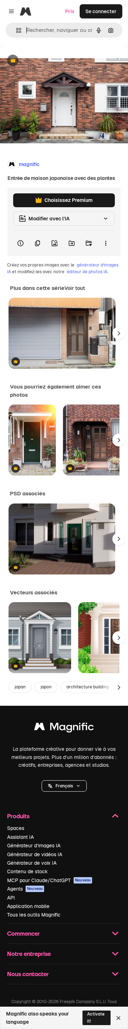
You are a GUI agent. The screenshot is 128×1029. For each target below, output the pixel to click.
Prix (70, 11)
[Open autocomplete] (16, 30)
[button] (64, 786)
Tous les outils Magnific (33, 915)
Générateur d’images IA (33, 845)
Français (64, 786)
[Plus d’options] (105, 243)
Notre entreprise (29, 953)
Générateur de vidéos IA (34, 854)
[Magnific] (64, 728)
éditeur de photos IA (87, 272)
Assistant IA (20, 837)
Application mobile (28, 906)
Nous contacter (28, 974)
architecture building (87, 687)
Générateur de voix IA (32, 863)
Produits (18, 816)
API (11, 898)
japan (20, 687)
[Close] (118, 1018)
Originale (47, 60)
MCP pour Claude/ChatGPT (49, 880)
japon (46, 687)
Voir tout (74, 288)
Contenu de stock (27, 871)
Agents (25, 889)
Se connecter (101, 11)
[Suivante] (118, 333)
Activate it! (96, 1017)
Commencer (23, 933)
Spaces (15, 828)
